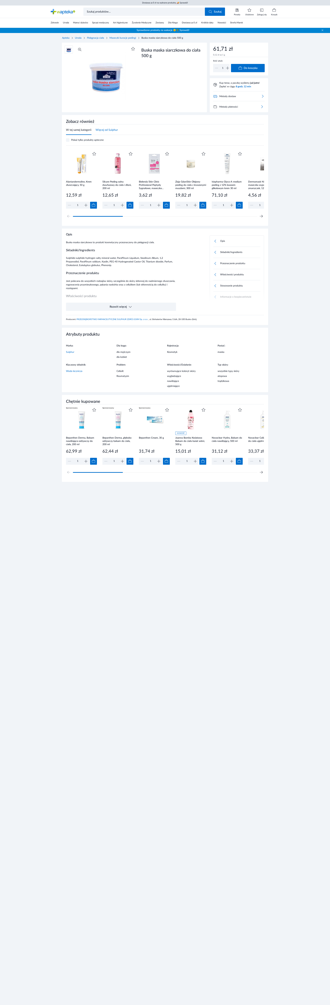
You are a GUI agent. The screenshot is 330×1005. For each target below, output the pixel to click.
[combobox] (144, 12)
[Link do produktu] (81, 180)
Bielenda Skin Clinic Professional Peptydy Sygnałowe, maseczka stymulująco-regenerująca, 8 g (153, 185)
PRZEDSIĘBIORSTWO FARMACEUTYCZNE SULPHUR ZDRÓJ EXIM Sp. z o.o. (112, 319)
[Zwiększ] (227, 68)
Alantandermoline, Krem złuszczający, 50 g (79, 183)
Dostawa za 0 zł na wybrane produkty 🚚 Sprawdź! (165, 3)
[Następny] (261, 216)
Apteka (65, 38)
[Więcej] (262, 106)
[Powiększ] (79, 49)
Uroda (78, 38)
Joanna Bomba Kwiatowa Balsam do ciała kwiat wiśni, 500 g (190, 441)
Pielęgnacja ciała (95, 38)
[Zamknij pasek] (322, 30)
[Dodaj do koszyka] (93, 205)
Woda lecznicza (74, 371)
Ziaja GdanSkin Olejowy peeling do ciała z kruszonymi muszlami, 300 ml (190, 185)
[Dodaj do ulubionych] (133, 49)
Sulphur (70, 352)
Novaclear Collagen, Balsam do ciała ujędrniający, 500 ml (263, 439)
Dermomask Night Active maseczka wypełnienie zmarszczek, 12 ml (261, 185)
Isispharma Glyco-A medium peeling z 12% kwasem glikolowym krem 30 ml (227, 185)
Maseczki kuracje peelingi (122, 38)
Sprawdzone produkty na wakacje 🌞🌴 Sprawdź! (163, 30)
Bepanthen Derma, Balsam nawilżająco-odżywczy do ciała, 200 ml (80, 441)
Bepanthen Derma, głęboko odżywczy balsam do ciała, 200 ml (116, 441)
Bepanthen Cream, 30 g (151, 438)
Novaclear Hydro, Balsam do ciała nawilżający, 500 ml (227, 439)
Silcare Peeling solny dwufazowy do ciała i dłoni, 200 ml (116, 185)
